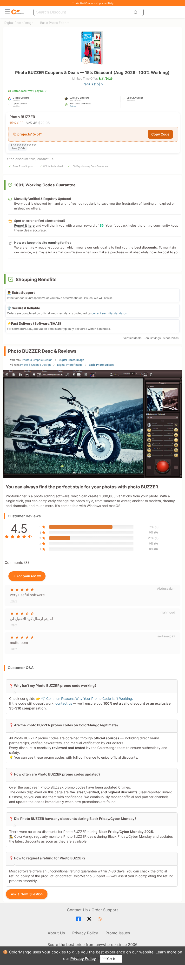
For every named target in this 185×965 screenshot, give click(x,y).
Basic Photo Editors (54, 23)
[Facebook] (79, 919)
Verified (16, 100)
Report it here (24, 225)
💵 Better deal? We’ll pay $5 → (27, 91)
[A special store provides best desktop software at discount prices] (17, 12)
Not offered (75, 100)
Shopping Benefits (36, 279)
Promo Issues (118, 933)
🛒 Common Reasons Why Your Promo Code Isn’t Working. (87, 698)
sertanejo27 (166, 636)
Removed (131, 100)
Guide (73, 106)
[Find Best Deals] (136, 12)
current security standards (109, 313)
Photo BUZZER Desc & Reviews (42, 351)
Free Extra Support (23, 166)
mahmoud (167, 612)
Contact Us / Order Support (92, 909)
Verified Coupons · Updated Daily (95, 3)
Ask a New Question (27, 894)
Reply (13, 601)
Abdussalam (166, 588)
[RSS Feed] (101, 919)
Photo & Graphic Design (37, 360)
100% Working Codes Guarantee (45, 184)
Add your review (27, 576)
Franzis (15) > (92, 84)
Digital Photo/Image (18, 23)
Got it (111, 959)
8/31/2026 (105, 78)
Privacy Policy (83, 958)
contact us (45, 159)
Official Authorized (53, 166)
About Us (56, 933)
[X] (90, 919)
